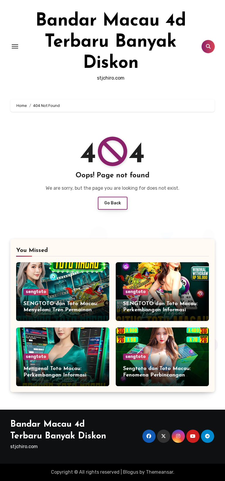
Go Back (112, 203)
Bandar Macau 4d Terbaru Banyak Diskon (110, 42)
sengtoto (36, 291)
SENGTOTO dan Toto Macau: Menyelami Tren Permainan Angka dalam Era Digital (60, 310)
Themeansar (159, 472)
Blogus (130, 472)
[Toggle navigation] (15, 46)
